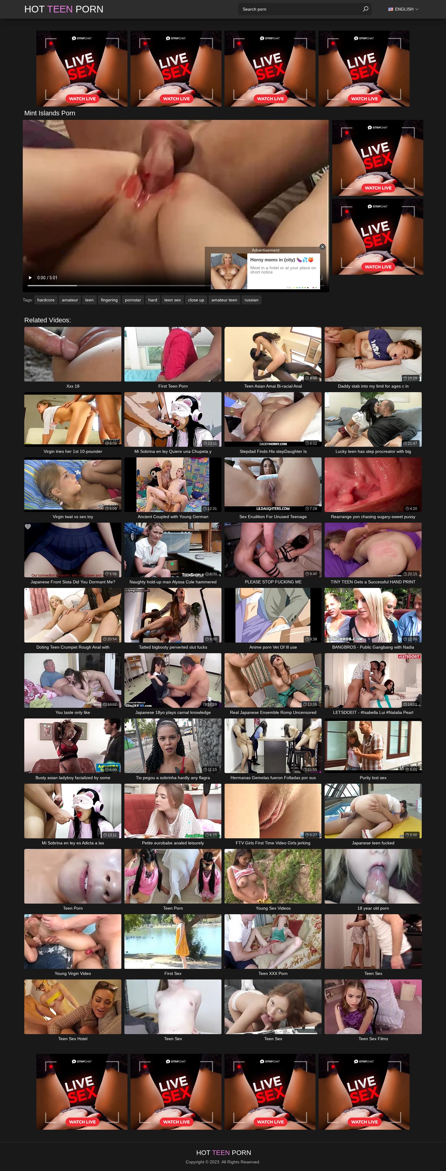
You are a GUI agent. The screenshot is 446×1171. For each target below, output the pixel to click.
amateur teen (224, 299)
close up (196, 299)
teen (89, 299)
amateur (70, 299)
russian (251, 299)
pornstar (133, 299)
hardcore (46, 299)
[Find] (366, 9)
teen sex (172, 299)
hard (152, 299)
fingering (109, 299)
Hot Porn (63, 9)
